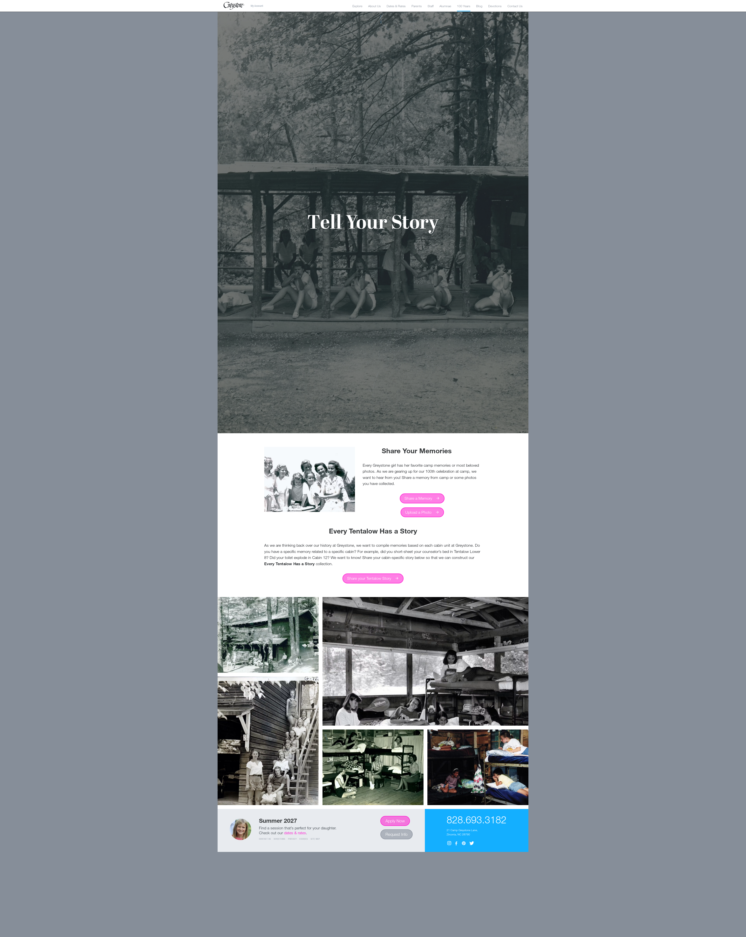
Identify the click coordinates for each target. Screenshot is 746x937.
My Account (257, 5)
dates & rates (295, 833)
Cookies (303, 839)
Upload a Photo (418, 512)
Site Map (315, 839)
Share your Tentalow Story (369, 578)
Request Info (396, 834)
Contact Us (265, 839)
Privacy (292, 839)
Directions (279, 839)
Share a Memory (418, 498)
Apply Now (395, 820)
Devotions (495, 6)
